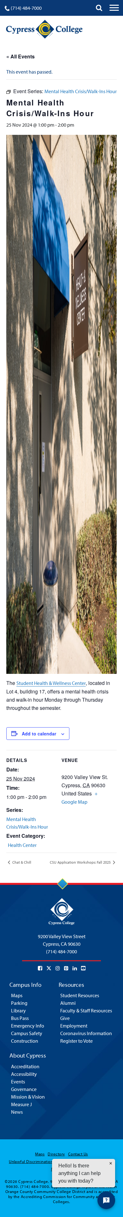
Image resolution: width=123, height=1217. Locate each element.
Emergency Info (27, 1025)
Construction (24, 1041)
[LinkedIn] (75, 968)
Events (18, 1081)
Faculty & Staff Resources (86, 1010)
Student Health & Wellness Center (51, 683)
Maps (16, 995)
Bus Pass (20, 1018)
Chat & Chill (21, 862)
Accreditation (25, 1066)
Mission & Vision (28, 1097)
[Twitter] (48, 968)
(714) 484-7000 (26, 8)
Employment (73, 1025)
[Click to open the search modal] (99, 8)
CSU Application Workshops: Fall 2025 (81, 862)
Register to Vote (76, 1041)
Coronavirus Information (86, 1033)
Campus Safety (26, 1033)
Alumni (68, 1003)
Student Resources (79, 995)
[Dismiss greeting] (111, 1163)
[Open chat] (106, 1200)
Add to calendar (39, 733)
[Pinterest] (66, 968)
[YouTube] (83, 968)
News (17, 1112)
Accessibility (24, 1074)
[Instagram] (58, 968)
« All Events (20, 56)
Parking (19, 1003)
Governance (24, 1089)
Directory (56, 1153)
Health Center (22, 845)
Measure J (21, 1104)
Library (18, 1010)
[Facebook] (40, 968)
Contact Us (78, 1153)
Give (65, 1018)
